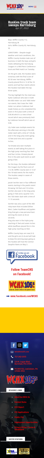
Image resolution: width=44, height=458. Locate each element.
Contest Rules (20, 402)
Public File (19, 417)
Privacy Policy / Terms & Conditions (25, 428)
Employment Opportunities (26, 422)
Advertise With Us (22, 396)
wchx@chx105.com (22, 351)
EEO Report (19, 407)
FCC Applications (22, 412)
